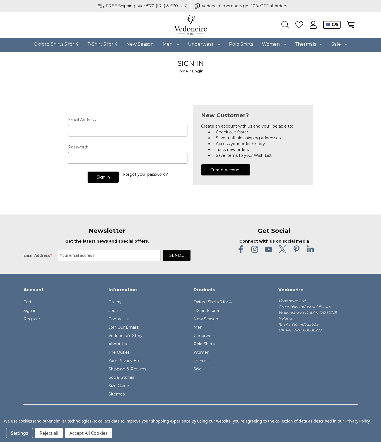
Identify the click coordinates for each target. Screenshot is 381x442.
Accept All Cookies (88, 433)
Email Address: (82, 119)
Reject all (49, 433)
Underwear (201, 44)
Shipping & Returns (127, 369)
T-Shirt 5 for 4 (102, 44)
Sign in (30, 310)
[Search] (285, 25)
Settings (19, 433)
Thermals (306, 44)
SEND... (176, 255)
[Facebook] (241, 249)
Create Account (225, 169)
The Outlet (118, 352)
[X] (282, 249)
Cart (27, 301)
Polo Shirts (241, 44)
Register (31, 318)
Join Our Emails (123, 327)
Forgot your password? (145, 174)
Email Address (36, 255)
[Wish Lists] (299, 25)
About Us (117, 343)
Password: (78, 147)
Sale (336, 44)
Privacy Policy (357, 421)
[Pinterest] (296, 249)
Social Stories (121, 377)
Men (168, 44)
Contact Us (119, 318)
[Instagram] (255, 249)
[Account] (313, 25)
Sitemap (116, 394)
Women (271, 44)
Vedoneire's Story (125, 335)
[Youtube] (269, 249)
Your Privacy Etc (124, 360)
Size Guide (118, 385)
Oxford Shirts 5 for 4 (56, 44)
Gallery (115, 301)
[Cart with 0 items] (351, 25)
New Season (140, 44)
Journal (115, 310)
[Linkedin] (310, 249)
